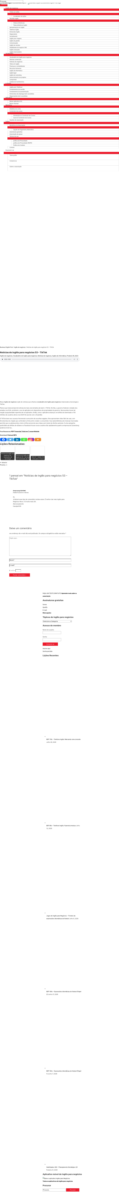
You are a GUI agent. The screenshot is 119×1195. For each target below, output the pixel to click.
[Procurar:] (54, 1190)
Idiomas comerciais (15, 59)
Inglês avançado (15, 49)
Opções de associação (16, 120)
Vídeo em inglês (14, 64)
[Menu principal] (3, 5)
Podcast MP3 (12, 435)
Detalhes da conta (15, 109)
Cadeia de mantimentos (17, 82)
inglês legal (13, 73)
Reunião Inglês (14, 18)
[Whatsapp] (24, 439)
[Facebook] (3, 439)
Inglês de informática (16, 70)
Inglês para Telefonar (16, 87)
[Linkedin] (17, 439)
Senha (45, 637)
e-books (8, 83)
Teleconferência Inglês (20, 25)
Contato (12, 147)
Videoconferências (19, 23)
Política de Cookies (19, 145)
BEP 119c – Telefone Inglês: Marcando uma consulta (63, 739)
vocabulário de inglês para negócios (49, 402)
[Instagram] (31, 439)
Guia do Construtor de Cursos (22, 117)
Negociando (13, 34)
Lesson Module (34, 431)
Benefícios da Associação (17, 125)
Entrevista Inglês (15, 32)
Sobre (8, 121)
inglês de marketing (16, 75)
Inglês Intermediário (16, 52)
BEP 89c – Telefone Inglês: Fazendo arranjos (61, 825)
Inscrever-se (10, 150)
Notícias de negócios (16, 61)
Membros (9, 105)
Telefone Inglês (14, 29)
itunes (45, 604)
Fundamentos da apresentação (19, 91)
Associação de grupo (16, 134)
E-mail (45, 610)
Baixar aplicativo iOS (16, 101)
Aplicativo (9, 97)
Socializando (13, 36)
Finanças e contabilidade (17, 66)
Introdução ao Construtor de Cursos (24, 115)
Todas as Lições (14, 12)
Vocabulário (9, 53)
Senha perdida (47, 651)
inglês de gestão (15, 41)
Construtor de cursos (16, 111)
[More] (38, 439)
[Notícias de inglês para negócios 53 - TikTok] (40, 398)
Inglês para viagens (15, 38)
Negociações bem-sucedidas (18, 96)
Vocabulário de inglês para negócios (21, 57)
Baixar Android (14, 103)
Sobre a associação (15, 166)
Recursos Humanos (15, 68)
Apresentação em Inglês (17, 27)
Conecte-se (13, 161)
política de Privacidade (20, 140)
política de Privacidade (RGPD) (22, 143)
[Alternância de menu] (61, 9)
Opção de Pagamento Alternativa (23, 129)
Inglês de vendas (15, 45)
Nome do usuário (48, 630)
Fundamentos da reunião (17, 89)
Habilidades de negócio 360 (18, 47)
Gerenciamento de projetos (18, 77)
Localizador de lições (19, 16)
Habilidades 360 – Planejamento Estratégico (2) (62, 1167)
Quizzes (25, 431)
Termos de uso (14, 136)
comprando (13, 79)
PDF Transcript (16, 431)
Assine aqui (46, 648)
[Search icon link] (6, 171)
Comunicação (14, 43)
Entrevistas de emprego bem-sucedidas (22, 94)
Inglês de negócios (12, 8)
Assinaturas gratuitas (16, 132)
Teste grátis (13, 155)
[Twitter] (10, 439)
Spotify (45, 607)
